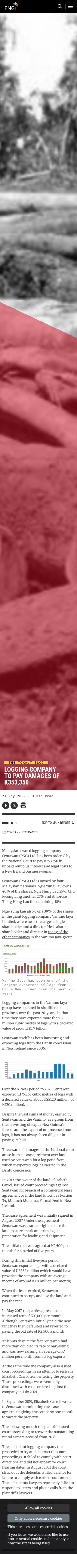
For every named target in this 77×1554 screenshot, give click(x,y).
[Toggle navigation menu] (70, 6)
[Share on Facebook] (5, 805)
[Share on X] (14, 805)
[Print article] (23, 805)
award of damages (24, 1149)
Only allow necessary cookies (38, 1518)
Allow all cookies (38, 1508)
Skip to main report (56, 823)
